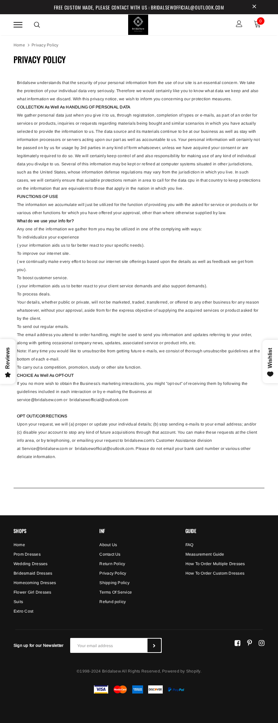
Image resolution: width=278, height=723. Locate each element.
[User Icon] (239, 24)
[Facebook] (237, 643)
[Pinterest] (249, 643)
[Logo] (138, 24)
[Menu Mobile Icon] (18, 24)
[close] (254, 7)
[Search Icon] (37, 25)
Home (19, 45)
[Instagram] (261, 643)
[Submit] (154, 645)
